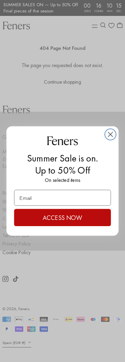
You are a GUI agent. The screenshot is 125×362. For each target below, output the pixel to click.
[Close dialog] (110, 134)
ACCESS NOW (62, 217)
